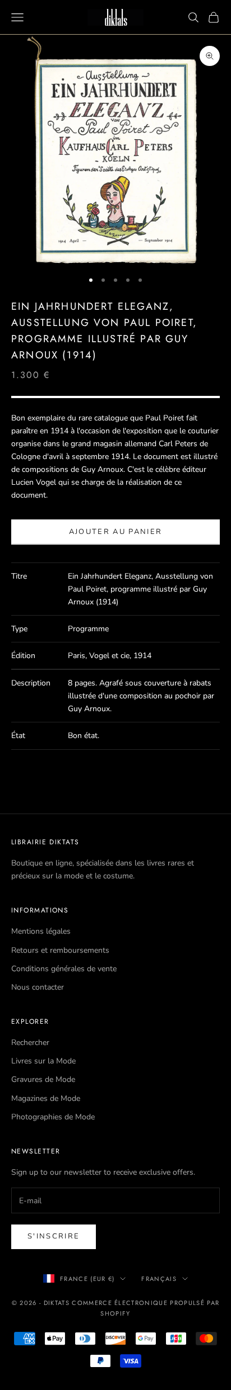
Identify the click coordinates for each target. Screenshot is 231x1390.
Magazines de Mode (45, 1098)
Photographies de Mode (53, 1117)
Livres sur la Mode (43, 1061)
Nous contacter (37, 987)
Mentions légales (41, 931)
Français (159, 1278)
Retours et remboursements (60, 950)
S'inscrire (53, 1236)
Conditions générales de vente (64, 968)
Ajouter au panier (116, 532)
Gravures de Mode (43, 1079)
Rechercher (30, 1042)
